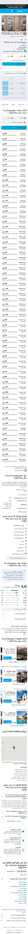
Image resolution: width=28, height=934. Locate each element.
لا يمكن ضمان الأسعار (20, 910)
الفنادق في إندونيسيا (22, 890)
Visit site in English (13, 7)
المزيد (25, 491)
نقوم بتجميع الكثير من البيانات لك (18, 918)
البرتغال (16, 927)
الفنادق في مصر (22, 896)
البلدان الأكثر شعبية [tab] (21, 871)
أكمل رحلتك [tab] (23, 874)
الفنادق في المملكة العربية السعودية (18, 886)
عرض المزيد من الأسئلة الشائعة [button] (14, 821)
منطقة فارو (20, 930)
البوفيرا (11, 930)
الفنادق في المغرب (22, 882)
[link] (17, 661)
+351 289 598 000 (21, 49)
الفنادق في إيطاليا (22, 903)
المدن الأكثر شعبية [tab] (11, 871)
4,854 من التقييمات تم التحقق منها (11, 51)
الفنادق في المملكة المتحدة (20, 901)
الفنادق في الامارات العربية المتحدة (18, 892)
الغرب (8, 927)
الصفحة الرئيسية (22, 927)
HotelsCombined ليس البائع (19, 915)
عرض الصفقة (7, 658)
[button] (1, 6)
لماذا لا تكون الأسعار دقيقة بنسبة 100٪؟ (16, 920)
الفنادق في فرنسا (22, 899)
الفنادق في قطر (22, 884)
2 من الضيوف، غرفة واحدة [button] (18, 60)
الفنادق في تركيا (22, 888)
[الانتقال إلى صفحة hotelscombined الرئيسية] (17, 11)
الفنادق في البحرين (22, 894)
